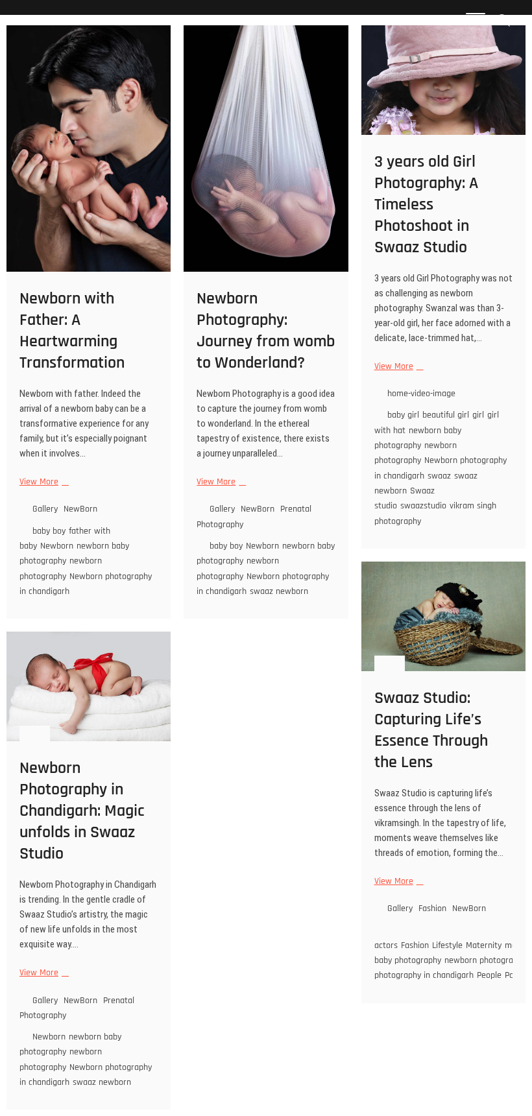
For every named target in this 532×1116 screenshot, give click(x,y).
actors (386, 945)
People (489, 975)
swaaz (439, 476)
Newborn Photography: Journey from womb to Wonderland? (266, 331)
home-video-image (421, 393)
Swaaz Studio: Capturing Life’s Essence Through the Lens (431, 730)
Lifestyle (447, 945)
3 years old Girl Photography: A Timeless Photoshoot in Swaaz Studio (426, 204)
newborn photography (60, 568)
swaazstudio (423, 506)
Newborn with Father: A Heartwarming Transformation (72, 331)
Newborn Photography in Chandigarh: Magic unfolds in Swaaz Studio (82, 810)
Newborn (56, 546)
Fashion (432, 908)
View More (42, 482)
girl (478, 415)
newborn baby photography (417, 438)
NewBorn (80, 509)
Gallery (45, 509)
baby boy (49, 531)
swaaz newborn (279, 591)
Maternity (484, 945)
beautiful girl (445, 415)
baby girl (403, 415)
